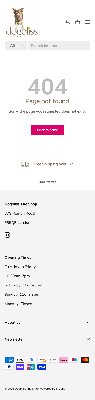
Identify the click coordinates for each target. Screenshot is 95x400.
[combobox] (47, 45)
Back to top (47, 182)
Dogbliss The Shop (27, 388)
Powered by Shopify (52, 388)
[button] (77, 22)
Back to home (47, 130)
